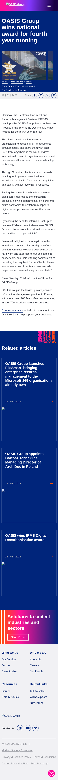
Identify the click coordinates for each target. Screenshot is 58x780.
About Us (35, 659)
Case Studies (9, 671)
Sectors (6, 665)
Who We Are (17, 81)
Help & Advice (10, 697)
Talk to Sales (37, 691)
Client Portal (18, 637)
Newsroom (36, 703)
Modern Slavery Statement (17, 750)
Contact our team (12, 310)
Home (5, 81)
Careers (34, 665)
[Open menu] (49, 5)
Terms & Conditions (44, 757)
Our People (36, 671)
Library (6, 691)
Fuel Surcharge (39, 763)
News (29, 81)
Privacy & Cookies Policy (16, 757)
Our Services (9, 659)
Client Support (38, 697)
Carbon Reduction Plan (15, 763)
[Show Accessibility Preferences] (51, 773)
